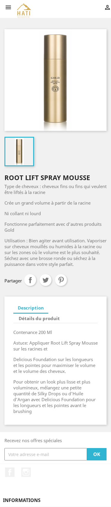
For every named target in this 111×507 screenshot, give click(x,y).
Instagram (26, 472)
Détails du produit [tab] (39, 318)
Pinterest (61, 280)
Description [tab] (31, 308)
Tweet (46, 280)
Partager (30, 280)
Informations (22, 500)
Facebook (10, 472)
